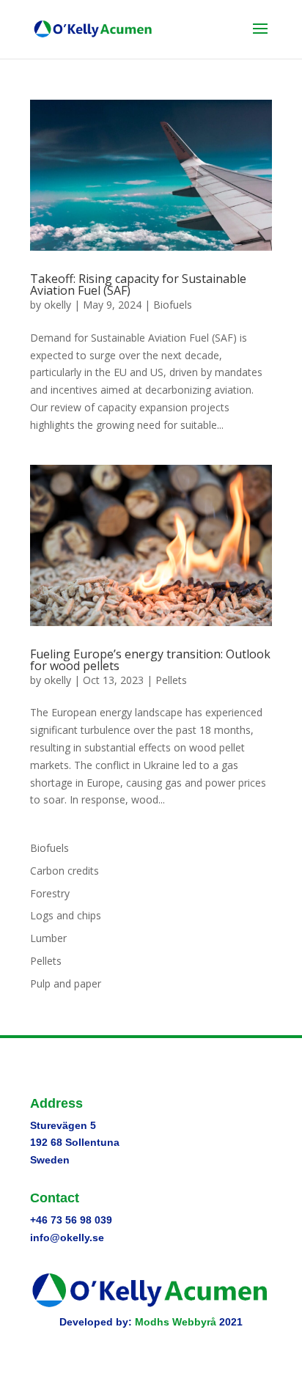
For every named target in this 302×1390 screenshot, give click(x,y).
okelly (57, 305)
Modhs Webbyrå (175, 1322)
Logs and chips (65, 915)
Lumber (48, 938)
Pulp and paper (65, 983)
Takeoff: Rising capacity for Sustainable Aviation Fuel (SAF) (138, 284)
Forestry (50, 893)
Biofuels (172, 305)
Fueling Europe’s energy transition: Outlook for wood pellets (150, 660)
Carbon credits (64, 871)
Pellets (171, 680)
